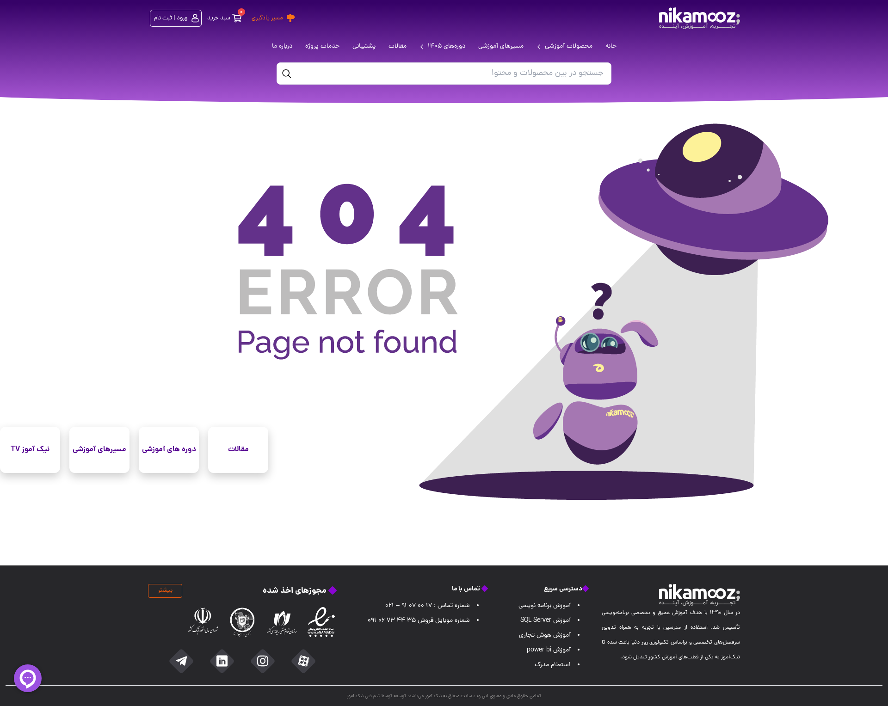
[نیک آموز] (699, 18)
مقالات (238, 449)
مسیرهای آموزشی (99, 449)
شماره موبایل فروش (419, 621)
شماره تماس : (427, 606)
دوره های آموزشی (169, 449)
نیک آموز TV (30, 449)
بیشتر (165, 590)
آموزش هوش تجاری (545, 635)
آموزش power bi (549, 650)
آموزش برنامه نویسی (544, 606)
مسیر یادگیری (267, 18)
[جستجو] (286, 73)
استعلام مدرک (553, 665)
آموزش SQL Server (545, 621)
